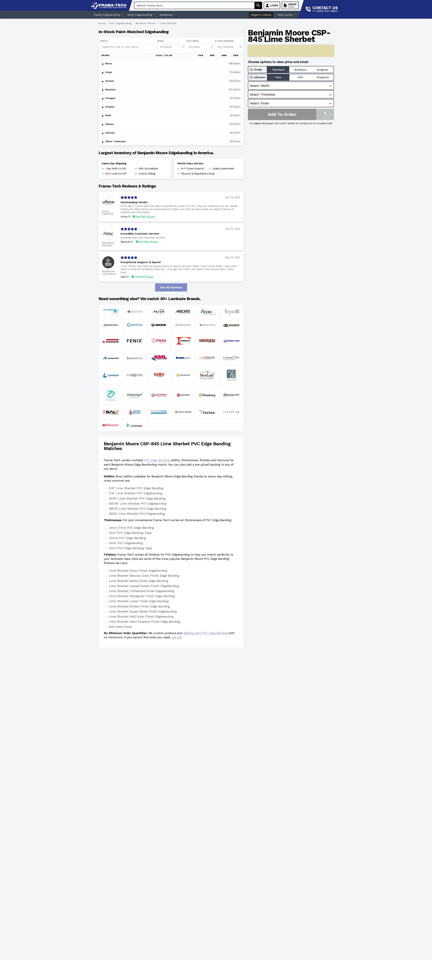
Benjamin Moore (146, 23)
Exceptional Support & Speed (140, 262)
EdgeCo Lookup (261, 14)
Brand (161, 41)
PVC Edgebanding (120, 23)
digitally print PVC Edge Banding (205, 633)
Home (101, 23)
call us (176, 637)
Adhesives (165, 14)
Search (103, 41)
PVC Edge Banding (156, 460)
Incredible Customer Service (139, 233)
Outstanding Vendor (134, 202)
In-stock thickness (224, 41)
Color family (192, 41)
